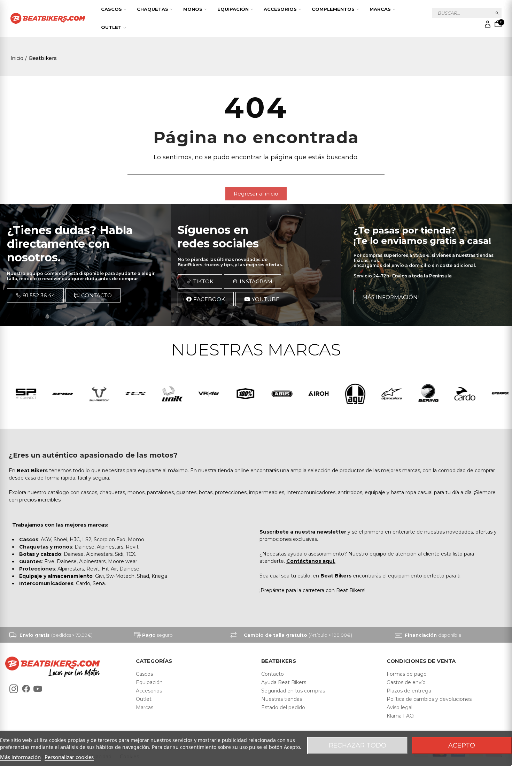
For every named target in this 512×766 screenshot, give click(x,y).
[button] (256, 193)
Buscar (497, 13)
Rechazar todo (357, 745)
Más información (20, 756)
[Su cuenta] (487, 24)
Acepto (461, 745)
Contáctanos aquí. (310, 561)
